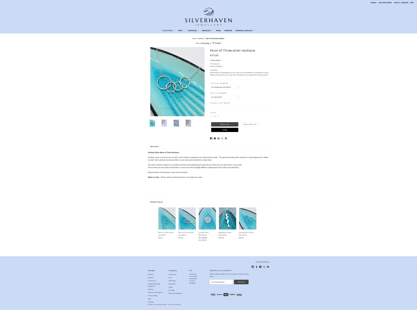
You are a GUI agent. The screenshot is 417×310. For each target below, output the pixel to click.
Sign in (396, 3)
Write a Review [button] (216, 60)
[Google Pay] (224, 130)
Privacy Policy (153, 296)
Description (154, 146)
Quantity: (213, 112)
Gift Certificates (385, 3)
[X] (222, 138)
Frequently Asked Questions (154, 285)
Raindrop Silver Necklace (225, 233)
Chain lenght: (219, 83)
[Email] (215, 138)
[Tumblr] (256, 267)
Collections (167, 30)
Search (373, 3)
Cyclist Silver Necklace (203, 233)
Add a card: (218, 93)
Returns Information (155, 292)
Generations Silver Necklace (246, 233)
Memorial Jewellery (244, 30)
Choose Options (167, 220)
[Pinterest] (226, 138)
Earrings (228, 30)
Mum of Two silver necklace (186, 233)
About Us (151, 274)
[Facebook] (211, 138)
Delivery (150, 289)
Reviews (150, 278)
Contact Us (152, 281)
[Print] (218, 138)
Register (405, 3)
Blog (149, 299)
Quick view (165, 216)
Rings (218, 30)
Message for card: (220, 103)
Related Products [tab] (156, 202)
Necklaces (192, 30)
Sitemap (151, 302)
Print (180, 30)
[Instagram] (253, 267)
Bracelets (206, 30)
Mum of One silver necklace (166, 233)
